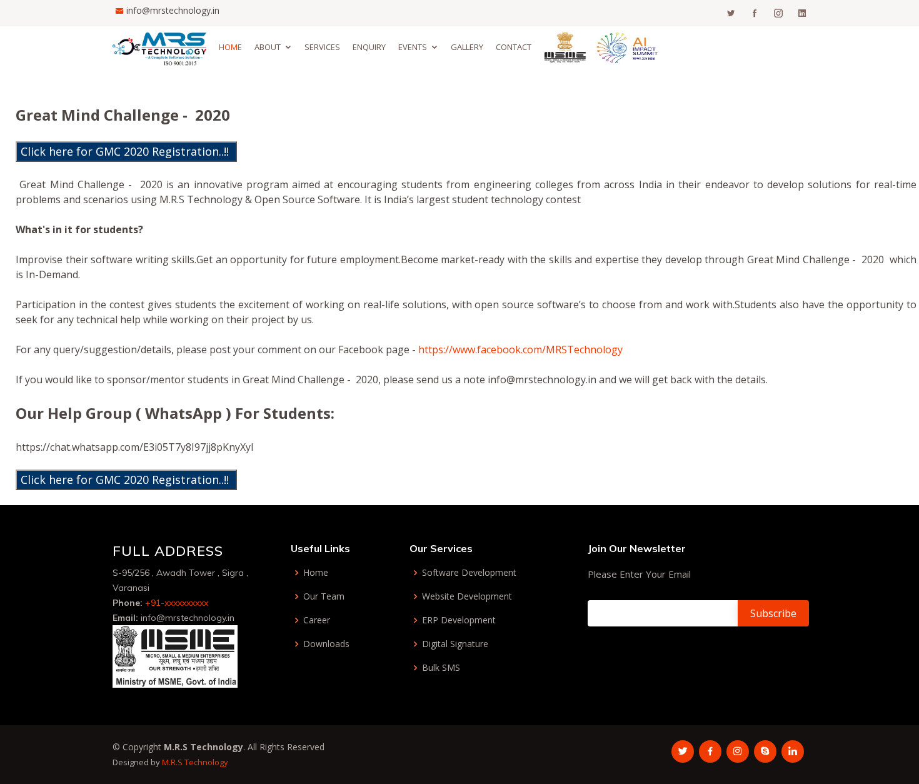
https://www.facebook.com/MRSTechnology (520, 349)
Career (316, 620)
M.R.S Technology (195, 762)
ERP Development (459, 620)
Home (230, 47)
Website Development (467, 596)
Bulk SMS (441, 667)
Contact (513, 47)
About (267, 47)
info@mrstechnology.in (172, 10)
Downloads (326, 644)
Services (322, 47)
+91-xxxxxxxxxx (176, 602)
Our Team (323, 596)
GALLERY (467, 47)
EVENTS (412, 47)
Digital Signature (455, 644)
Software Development (469, 572)
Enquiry (369, 47)
